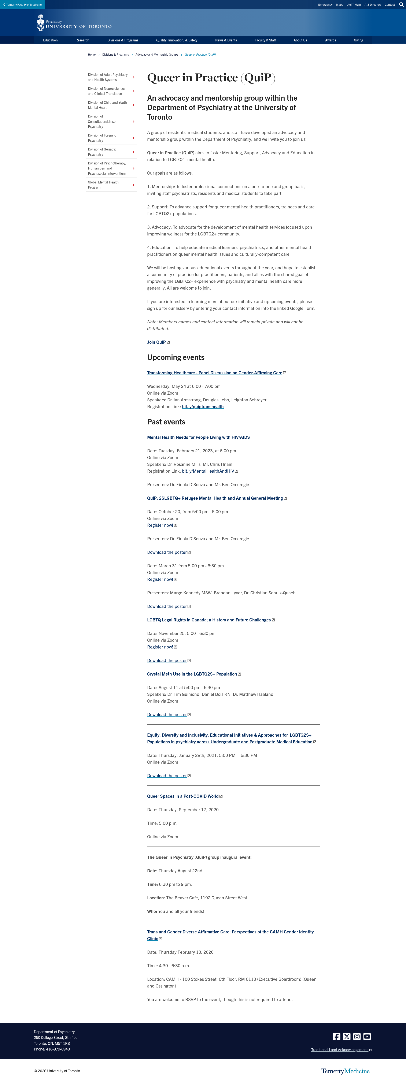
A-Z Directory (373, 4)
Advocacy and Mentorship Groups (157, 54)
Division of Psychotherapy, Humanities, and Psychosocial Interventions (107, 168)
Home (92, 54)
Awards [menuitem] (330, 40)
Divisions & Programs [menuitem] (122, 40)
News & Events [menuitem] (226, 40)
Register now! (160, 525)
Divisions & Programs (115, 54)
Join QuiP (156, 342)
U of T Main (354, 4)
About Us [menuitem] (300, 40)
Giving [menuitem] (358, 40)
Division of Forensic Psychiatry (102, 137)
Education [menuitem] (50, 40)
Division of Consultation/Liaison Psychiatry (102, 121)
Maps (339, 4)
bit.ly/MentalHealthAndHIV (208, 470)
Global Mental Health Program (103, 184)
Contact (390, 4)
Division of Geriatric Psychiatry (102, 151)
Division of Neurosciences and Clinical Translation (106, 91)
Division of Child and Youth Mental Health (107, 104)
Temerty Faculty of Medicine (24, 4)
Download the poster (167, 552)
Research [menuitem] (82, 40)
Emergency (325, 4)
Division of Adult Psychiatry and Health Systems (108, 77)
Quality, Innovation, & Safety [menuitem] (176, 40)
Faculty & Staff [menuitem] (265, 40)
